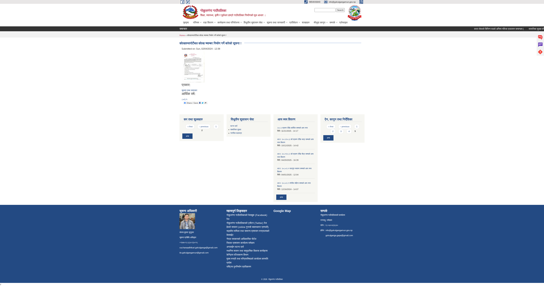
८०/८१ (184, 99)
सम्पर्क (332, 22)
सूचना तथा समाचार (189, 90)
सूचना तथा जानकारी (276, 22)
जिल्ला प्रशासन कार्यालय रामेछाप (240, 243)
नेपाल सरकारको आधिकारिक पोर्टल (241, 239)
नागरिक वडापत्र (236, 133)
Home (182, 35)
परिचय (196, 22)
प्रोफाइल (343, 22)
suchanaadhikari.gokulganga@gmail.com (198, 247)
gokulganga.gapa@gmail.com (339, 235)
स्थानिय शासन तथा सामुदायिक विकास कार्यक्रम (247, 250)
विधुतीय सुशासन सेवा (253, 22)
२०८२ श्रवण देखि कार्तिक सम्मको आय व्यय (292, 128)
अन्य (187, 136)
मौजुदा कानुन (319, 22)
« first (190, 126)
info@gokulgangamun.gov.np (339, 230)
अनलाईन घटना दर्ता (235, 247)
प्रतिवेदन (293, 22)
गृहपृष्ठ (186, 22)
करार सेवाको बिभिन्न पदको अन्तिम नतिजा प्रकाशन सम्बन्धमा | (493, 29)
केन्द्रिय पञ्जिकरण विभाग (237, 254)
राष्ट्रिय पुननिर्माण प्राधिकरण (239, 266)
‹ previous (203, 126)
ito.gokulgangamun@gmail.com (194, 252)
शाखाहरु (306, 22)
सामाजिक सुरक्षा (235, 129)
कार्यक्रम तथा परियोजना (228, 22)
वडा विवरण (208, 22)
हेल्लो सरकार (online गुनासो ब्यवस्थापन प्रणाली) (248, 227)
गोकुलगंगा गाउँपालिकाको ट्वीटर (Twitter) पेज (247, 223)
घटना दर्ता (233, 126)
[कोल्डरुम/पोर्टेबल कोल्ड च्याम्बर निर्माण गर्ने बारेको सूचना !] (193, 66)
